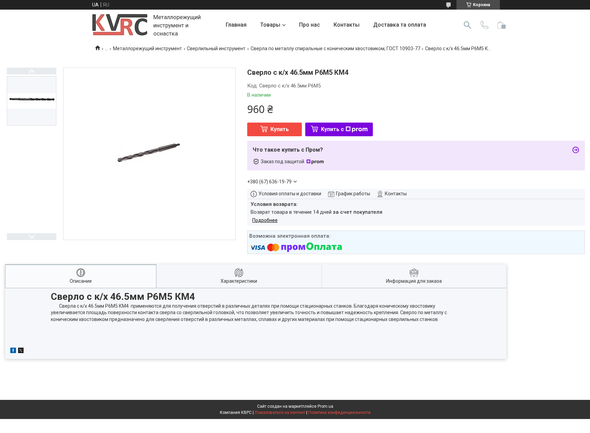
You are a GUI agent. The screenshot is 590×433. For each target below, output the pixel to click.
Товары (270, 25)
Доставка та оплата (399, 25)
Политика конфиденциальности (339, 412)
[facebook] (13, 351)
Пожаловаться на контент (280, 412)
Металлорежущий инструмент (147, 48)
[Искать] (467, 25)
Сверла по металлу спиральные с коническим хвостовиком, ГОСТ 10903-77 (335, 48)
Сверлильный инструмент (216, 48)
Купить (279, 129)
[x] (21, 351)
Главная (236, 25)
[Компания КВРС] (120, 25)
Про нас (309, 25)
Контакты (347, 25)
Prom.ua (325, 406)
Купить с (332, 129)
